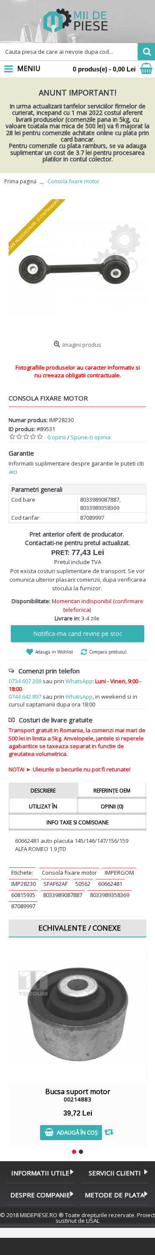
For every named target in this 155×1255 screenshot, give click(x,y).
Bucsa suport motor (77, 1095)
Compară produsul (108, 652)
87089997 (23, 906)
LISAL (92, 1220)
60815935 (23, 895)
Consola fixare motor (69, 872)
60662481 (110, 884)
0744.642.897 (25, 696)
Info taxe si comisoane (77, 822)
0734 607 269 (25, 681)
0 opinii (56, 437)
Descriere (43, 790)
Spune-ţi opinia (91, 437)
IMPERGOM (119, 872)
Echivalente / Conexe (79, 928)
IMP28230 (23, 884)
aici (13, 471)
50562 (82, 884)
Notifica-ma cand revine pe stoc (77, 633)
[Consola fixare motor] (77, 268)
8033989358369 (109, 895)
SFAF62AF (55, 884)
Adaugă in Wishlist (54, 652)
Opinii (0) (112, 806)
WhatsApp (79, 681)
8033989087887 (62, 895)
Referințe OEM (111, 790)
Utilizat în (43, 806)
